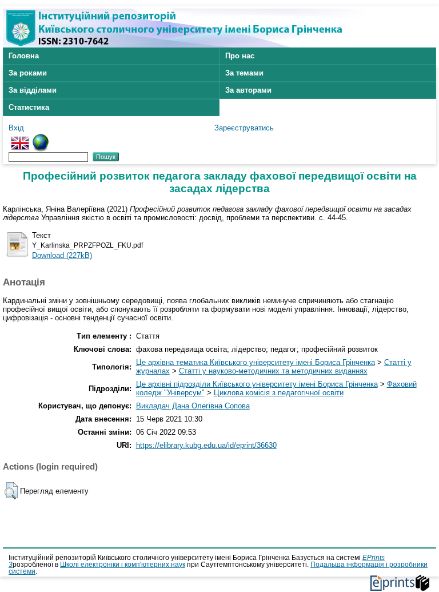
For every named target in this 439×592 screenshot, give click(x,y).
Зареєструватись (244, 128)
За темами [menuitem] (244, 73)
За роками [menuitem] (28, 73)
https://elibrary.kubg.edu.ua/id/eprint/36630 (206, 445)
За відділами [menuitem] (33, 90)
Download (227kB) (62, 255)
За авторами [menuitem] (248, 90)
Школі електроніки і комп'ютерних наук (122, 564)
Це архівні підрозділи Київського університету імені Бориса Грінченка (257, 384)
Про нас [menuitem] (239, 55)
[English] (20, 138)
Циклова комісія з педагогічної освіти (279, 392)
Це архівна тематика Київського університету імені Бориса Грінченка (255, 362)
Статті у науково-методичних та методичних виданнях (273, 371)
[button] (11, 490)
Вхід (16, 128)
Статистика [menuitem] (29, 107)
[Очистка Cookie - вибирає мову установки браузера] (40, 138)
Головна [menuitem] (24, 55)
